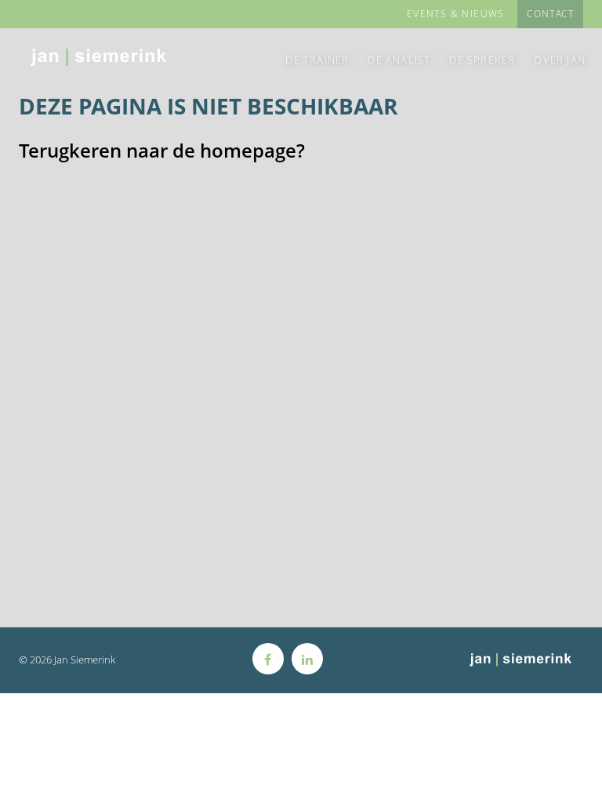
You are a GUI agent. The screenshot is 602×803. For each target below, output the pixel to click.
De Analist (399, 60)
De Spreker (482, 60)
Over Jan (560, 60)
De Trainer (317, 60)
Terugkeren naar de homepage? (162, 150)
